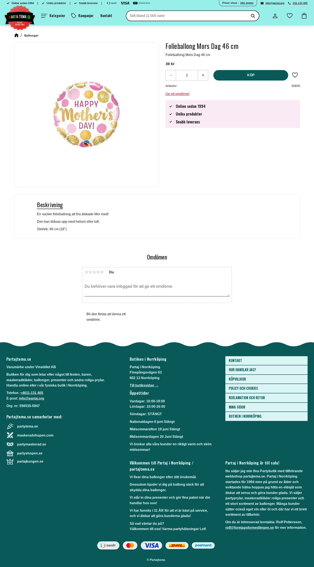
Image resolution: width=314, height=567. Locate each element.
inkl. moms (247, 2)
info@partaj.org (275, 3)
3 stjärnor (94, 272)
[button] (53, 15)
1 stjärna (86, 272)
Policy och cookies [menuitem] (243, 388)
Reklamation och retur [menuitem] (247, 397)
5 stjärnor (102, 272)
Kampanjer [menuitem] (86, 15)
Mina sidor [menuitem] (237, 407)
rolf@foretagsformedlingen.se (249, 527)
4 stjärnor (98, 272)
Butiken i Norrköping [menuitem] (245, 416)
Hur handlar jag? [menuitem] (242, 369)
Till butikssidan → (144, 385)
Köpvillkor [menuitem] (237, 379)
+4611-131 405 (31, 393)
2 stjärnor (90, 272)
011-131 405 (300, 3)
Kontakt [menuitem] (106, 15)
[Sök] (253, 16)
